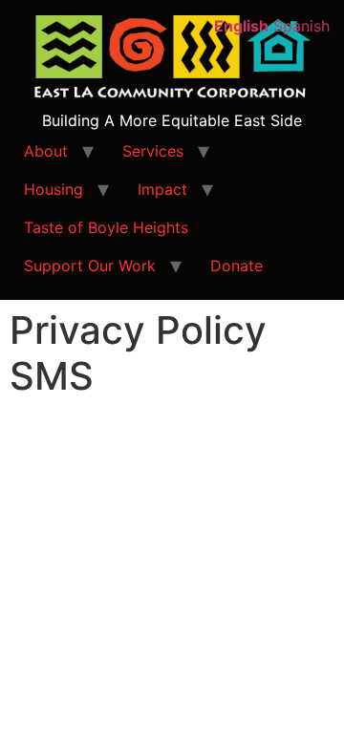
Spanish (301, 25)
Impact (162, 189)
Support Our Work (90, 265)
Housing (53, 189)
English (241, 25)
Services (152, 150)
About (46, 150)
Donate (236, 265)
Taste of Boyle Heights (106, 227)
